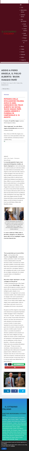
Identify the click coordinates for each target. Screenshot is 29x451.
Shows (22, 46)
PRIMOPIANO (4, 85)
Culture (22, 49)
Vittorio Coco (6, 83)
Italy (21, 83)
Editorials (23, 54)
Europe (24, 38)
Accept (4, 448)
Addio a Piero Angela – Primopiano (11, 158)
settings (13, 446)
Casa (22, 7)
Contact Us (23, 60)
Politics (22, 57)
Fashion (22, 51)
